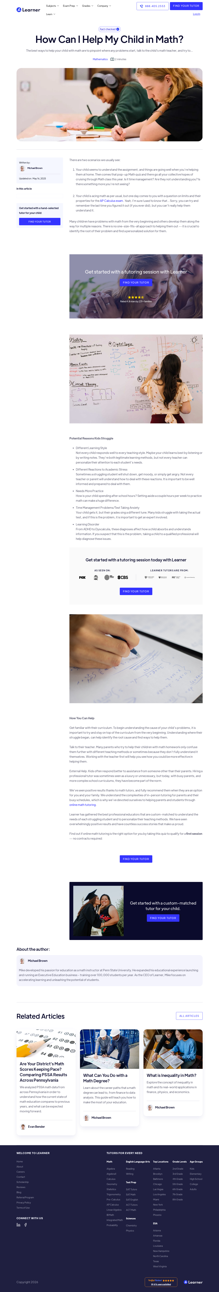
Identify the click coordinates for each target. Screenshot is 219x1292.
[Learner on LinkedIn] (18, 1225)
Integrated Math (115, 1220)
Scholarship (23, 1182)
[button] (51, 6)
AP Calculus (113, 1204)
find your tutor (136, 282)
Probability (112, 1225)
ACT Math (131, 1210)
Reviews (21, 1187)
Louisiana (158, 1246)
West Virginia (160, 1266)
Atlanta (156, 1168)
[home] (28, 10)
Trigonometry (114, 1194)
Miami (156, 1199)
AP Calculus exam (111, 200)
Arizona (157, 1230)
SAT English (132, 1199)
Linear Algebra (114, 1209)
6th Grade (178, 1189)
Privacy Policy (24, 1202)
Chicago (157, 1184)
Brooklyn (157, 1173)
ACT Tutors (132, 1204)
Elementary (196, 1173)
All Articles (189, 1015)
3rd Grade (178, 1173)
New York (158, 1204)
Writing (129, 1173)
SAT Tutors (131, 1189)
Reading (130, 1168)
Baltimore (158, 1179)
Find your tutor (40, 221)
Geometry (112, 1184)
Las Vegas (158, 1189)
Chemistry (131, 1225)
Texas (156, 1261)
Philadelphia (159, 1209)
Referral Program (25, 1197)
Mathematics (100, 59)
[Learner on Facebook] (25, 1225)
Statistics (111, 1189)
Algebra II (111, 1173)
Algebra (111, 1168)
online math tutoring (82, 805)
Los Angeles (159, 1194)
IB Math (110, 1215)
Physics (130, 1230)
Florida (156, 1240)
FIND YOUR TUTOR (186, 5)
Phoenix (157, 1215)
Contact (21, 1177)
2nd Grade (178, 1168)
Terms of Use (23, 1207)
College (194, 1184)
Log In (196, 14)
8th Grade (178, 1199)
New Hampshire (161, 1251)
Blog (19, 1192)
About (20, 1166)
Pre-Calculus (113, 1199)
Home (20, 1161)
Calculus (111, 1179)
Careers (21, 1171)
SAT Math (131, 1194)
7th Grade (177, 1194)
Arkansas (157, 1235)
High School (196, 1179)
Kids (192, 1168)
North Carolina (160, 1256)
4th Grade (178, 1179)
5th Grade (178, 1184)
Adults (193, 1189)
